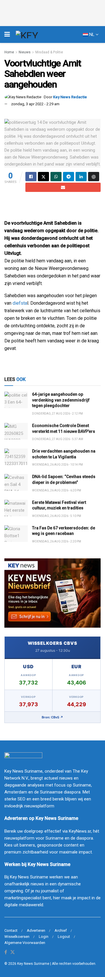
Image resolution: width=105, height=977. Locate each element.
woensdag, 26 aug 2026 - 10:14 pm (57, 464)
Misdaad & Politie (49, 52)
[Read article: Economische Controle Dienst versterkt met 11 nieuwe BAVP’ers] (16, 431)
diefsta (20, 303)
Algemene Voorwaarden (24, 942)
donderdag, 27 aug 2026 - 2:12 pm (57, 413)
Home (9, 52)
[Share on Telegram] (68, 176)
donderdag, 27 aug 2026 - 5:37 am (57, 439)
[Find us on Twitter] (12, 952)
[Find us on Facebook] (5, 952)
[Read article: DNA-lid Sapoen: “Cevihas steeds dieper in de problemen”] (16, 482)
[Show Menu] (7, 34)
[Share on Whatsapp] (56, 176)
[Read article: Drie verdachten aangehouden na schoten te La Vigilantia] (16, 456)
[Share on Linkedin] (81, 176)
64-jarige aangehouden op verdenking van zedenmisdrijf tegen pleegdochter (61, 400)
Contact (11, 930)
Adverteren (36, 930)
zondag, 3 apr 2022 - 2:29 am (35, 104)
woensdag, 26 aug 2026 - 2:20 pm (56, 541)
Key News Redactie (70, 97)
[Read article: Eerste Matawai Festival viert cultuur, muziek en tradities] (16, 508)
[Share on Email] (63, 187)
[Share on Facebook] (30, 176)
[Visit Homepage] (38, 34)
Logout (64, 936)
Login (43, 936)
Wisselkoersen (16, 936)
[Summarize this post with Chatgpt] (93, 176)
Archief (61, 930)
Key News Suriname (33, 964)
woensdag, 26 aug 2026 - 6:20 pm (56, 490)
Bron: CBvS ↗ (52, 717)
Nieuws (25, 52)
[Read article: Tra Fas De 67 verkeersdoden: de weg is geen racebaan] (16, 533)
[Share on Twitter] (43, 176)
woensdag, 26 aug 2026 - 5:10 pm (56, 515)
